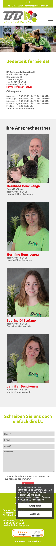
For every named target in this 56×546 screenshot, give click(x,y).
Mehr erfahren (37, 500)
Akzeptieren (35, 506)
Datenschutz (34, 541)
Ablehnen (35, 514)
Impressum (20, 541)
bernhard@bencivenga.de (36, 6)
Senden (28, 484)
